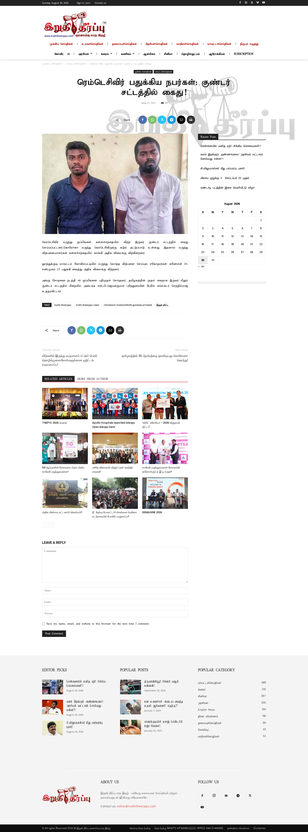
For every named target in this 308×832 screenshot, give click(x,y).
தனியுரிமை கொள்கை (238, 828)
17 (212, 244)
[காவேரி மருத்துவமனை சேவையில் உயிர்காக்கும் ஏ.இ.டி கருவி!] (165, 448)
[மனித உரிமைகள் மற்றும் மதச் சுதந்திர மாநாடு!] (115, 448)
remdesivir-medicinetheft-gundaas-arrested (128, 304)
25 (222, 252)
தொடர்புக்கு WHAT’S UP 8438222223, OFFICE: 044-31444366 (188, 828)
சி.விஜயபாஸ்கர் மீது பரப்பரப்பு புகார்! (223, 168)
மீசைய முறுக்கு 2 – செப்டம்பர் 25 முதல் (225, 178)
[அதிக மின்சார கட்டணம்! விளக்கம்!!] (65, 493)
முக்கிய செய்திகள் (52, 63)
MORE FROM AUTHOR (92, 379)
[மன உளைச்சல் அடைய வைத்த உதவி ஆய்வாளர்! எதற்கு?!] (130, 707)
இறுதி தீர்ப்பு (162, 304)
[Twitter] (252, 3)
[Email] (181, 120)
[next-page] (51, 524)
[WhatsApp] (152, 120)
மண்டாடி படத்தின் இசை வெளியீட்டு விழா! (228, 188)
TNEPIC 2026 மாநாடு (54, 422)
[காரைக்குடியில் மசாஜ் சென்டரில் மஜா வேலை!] (130, 727)
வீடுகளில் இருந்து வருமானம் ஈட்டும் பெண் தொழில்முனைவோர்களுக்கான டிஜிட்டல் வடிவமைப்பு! (69, 360)
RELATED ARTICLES (58, 379)
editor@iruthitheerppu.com (136, 806)
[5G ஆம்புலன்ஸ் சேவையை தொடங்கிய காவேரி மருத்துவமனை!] (65, 448)
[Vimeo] (257, 3)
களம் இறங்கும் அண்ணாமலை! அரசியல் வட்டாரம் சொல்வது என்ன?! (232, 157)
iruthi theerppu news (87, 304)
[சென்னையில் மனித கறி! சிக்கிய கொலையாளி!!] (52, 687)
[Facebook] (240, 3)
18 (222, 244)
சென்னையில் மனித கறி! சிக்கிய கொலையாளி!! (231, 146)
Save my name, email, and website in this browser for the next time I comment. (98, 624)
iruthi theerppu (62, 304)
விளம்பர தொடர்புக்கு (139, 828)
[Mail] (226, 796)
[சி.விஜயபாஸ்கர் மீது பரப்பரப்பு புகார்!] (52, 728)
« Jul (201, 266)
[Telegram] (171, 120)
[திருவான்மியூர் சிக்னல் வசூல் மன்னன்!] (130, 687)
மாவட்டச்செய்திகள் (76, 63)
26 (232, 252)
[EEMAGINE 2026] (165, 493)
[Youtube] (263, 3)
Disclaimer (259, 828)
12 (232, 236)
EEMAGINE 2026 (152, 512)
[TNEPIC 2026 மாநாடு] (65, 403)
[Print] (191, 120)
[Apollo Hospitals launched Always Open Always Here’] (115, 403)
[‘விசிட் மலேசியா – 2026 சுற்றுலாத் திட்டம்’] (165, 403)
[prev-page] (44, 524)
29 (261, 252)
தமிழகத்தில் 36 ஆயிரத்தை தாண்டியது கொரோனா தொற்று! (155, 358)
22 (261, 244)
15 (261, 236)
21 (251, 244)
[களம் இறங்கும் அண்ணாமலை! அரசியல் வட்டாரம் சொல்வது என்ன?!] (52, 707)
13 (242, 236)
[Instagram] (246, 3)
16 (203, 244)
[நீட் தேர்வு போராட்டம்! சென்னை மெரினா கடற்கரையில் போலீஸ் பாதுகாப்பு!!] (115, 493)
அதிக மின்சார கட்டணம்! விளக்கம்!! (62, 512)
